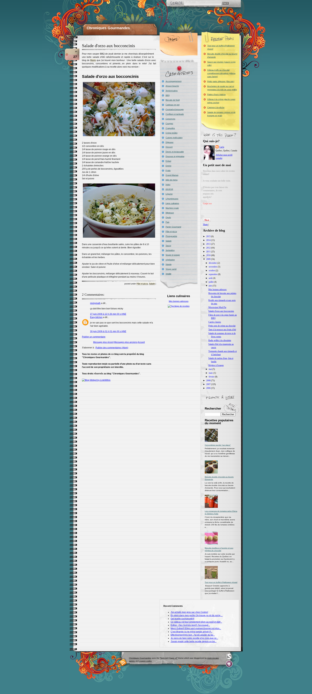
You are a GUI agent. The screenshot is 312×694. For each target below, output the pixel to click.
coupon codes (145, 661)
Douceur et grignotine (175, 156)
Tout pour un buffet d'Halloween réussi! (221, 47)
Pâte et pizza (142, 284)
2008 (208, 380)
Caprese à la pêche (215, 107)
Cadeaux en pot (172, 105)
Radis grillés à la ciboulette (219, 340)
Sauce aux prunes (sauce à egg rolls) (221, 63)
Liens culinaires (172, 203)
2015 (208, 236)
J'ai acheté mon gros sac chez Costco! (189, 612)
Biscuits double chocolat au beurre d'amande (222, 55)
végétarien (170, 260)
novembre (213, 266)
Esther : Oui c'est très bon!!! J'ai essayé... (190, 625)
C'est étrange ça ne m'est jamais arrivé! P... (191, 631)
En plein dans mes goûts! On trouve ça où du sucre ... (197, 615)
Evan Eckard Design (229, 664)
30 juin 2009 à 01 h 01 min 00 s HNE (108, 331)
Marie (93, 60)
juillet (211, 282)
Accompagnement (173, 81)
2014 (208, 240)
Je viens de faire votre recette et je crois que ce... (194, 638)
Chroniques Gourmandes (108, 28)
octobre (212, 270)
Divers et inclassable (175, 152)
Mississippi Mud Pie (217, 307)
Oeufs (168, 217)
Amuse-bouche (172, 86)
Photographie (171, 236)
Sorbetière (170, 250)
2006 (208, 388)
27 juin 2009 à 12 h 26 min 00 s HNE (108, 314)
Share (205, 224)
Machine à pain (172, 208)
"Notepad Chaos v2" (169, 658)
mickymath (95, 303)
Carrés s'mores (214, 322)
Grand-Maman (172, 175)
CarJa (221, 147)
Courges (169, 123)
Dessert (169, 147)
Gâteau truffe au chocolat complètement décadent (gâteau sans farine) (221, 73)
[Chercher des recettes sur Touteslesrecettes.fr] (179, 306)
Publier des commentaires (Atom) (112, 347)
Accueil (141, 342)
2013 (208, 244)
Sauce (168, 246)
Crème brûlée (171, 133)
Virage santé (171, 269)
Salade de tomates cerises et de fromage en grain (221, 114)
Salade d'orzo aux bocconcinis (108, 45)
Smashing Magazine (229, 656)
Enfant (168, 161)
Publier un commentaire (93, 337)
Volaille (168, 274)
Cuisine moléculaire (174, 138)
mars (211, 373)
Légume (169, 194)
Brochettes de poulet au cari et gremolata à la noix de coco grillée (222, 88)
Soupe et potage (173, 255)
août (211, 278)
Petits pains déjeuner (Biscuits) (220, 81)
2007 (208, 384)
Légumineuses (172, 199)
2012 (208, 248)
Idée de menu (171, 180)
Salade (152, 284)
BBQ (168, 95)
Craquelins (170, 128)
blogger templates (123, 662)
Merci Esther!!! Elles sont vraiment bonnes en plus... (196, 628)
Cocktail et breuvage (175, 109)
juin (211, 285)
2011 (208, 251)
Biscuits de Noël (173, 100)
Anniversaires (172, 91)
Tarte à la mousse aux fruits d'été (222, 329)
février (212, 376)
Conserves (170, 119)
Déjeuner (170, 142)
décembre (213, 263)
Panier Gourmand (173, 227)
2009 (208, 259)
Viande (169, 264)
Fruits (168, 170)
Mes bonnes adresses (178, 301)
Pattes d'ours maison (216, 94)
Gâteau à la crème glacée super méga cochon (221, 101)
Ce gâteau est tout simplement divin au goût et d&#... (196, 622)
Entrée (168, 166)
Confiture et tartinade (175, 114)
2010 (208, 255)
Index (168, 184)
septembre (213, 274)
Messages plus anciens (125, 342)
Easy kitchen (96, 317)
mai (210, 369)
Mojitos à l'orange (216, 365)
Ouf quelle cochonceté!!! (182, 618)
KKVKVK (169, 189)
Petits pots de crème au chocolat (221, 326)
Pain (167, 222)
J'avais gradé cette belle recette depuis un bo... (193, 641)
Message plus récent (103, 342)
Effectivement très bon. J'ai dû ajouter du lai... (193, 635)
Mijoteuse (170, 213)
